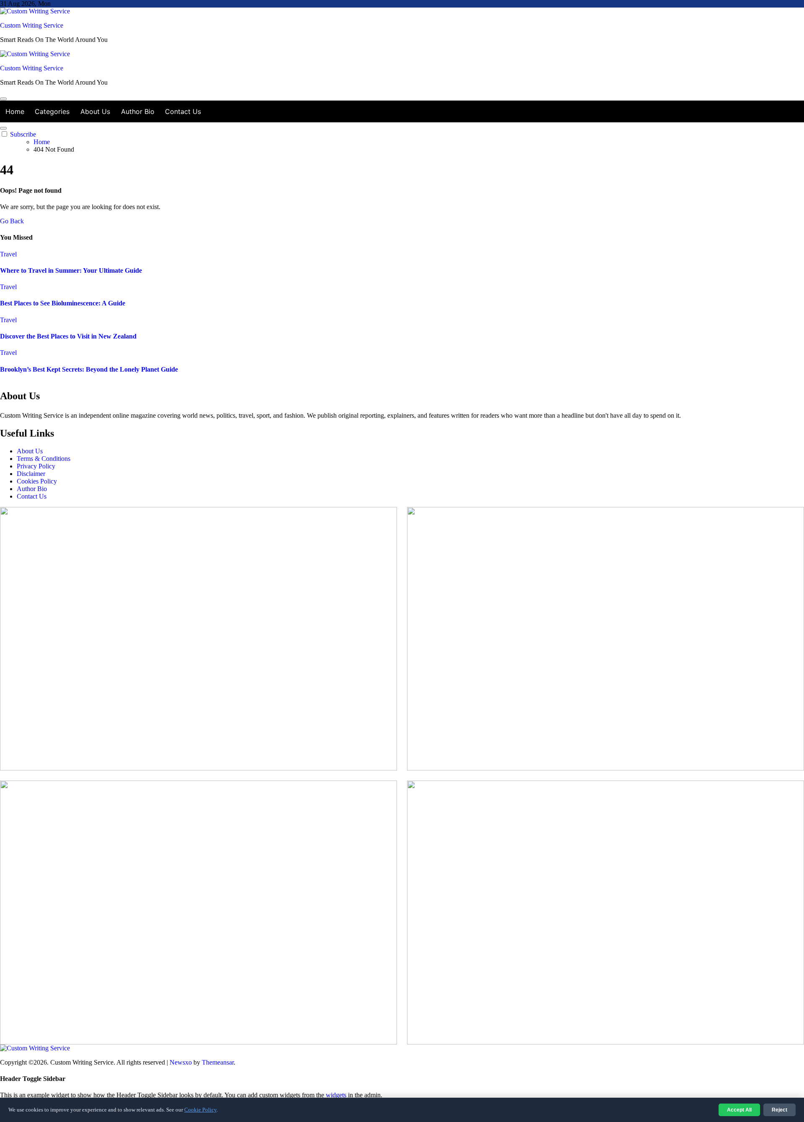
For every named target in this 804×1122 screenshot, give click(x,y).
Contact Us (183, 111)
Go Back (12, 221)
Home (14, 111)
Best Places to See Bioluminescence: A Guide (62, 303)
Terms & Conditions (43, 458)
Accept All (739, 1110)
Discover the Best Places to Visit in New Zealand (68, 336)
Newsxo (181, 1062)
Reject (779, 1110)
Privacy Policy (36, 466)
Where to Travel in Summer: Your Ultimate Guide (71, 270)
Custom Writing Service (31, 25)
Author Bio (138, 111)
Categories (52, 111)
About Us (95, 111)
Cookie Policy (200, 1109)
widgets (337, 1095)
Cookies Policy (37, 481)
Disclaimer (31, 473)
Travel (8, 254)
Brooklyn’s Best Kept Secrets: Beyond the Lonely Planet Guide (89, 369)
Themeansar (218, 1062)
